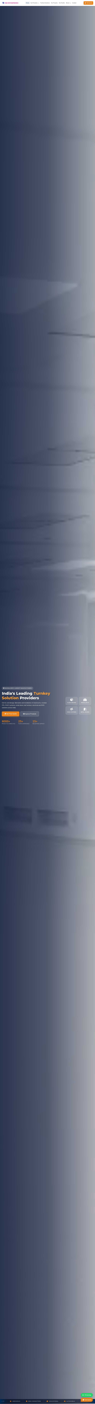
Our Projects (54, 3)
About (67, 3)
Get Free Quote (11, 714)
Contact (74, 3)
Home (27, 3)
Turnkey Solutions (45, 3)
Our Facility (62, 3)
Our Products (34, 3)
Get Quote (89, 3)
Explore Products (30, 714)
